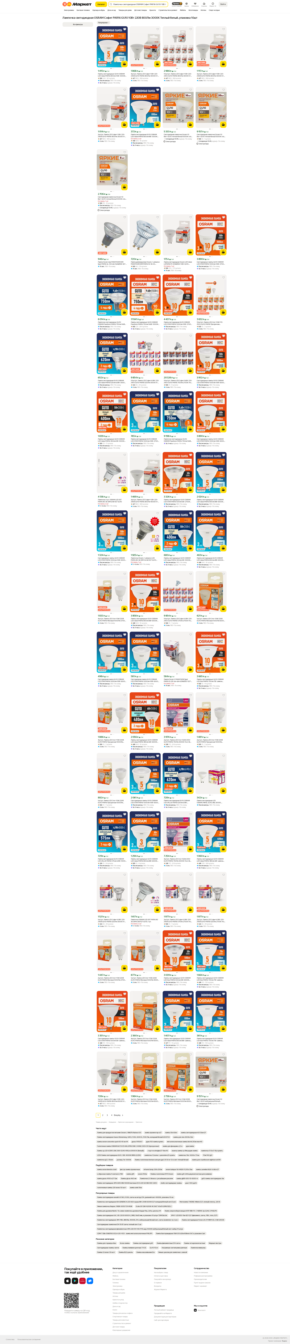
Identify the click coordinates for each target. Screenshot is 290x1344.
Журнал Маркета (160, 1289)
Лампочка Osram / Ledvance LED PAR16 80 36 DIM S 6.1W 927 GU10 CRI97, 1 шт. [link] (143, 559)
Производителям (200, 1279)
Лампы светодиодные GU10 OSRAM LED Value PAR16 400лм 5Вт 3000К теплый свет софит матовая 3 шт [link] (177, 559)
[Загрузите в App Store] (67, 1283)
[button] (103, 22)
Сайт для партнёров (161, 1320)
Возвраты (157, 1286)
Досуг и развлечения (120, 1272)
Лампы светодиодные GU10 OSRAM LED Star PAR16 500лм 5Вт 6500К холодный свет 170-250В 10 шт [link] (177, 979)
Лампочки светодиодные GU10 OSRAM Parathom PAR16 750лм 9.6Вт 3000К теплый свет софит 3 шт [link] (112, 323)
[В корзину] (124, 64)
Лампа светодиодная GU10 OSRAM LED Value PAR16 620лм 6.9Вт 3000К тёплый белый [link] (112, 382)
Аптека (115, 1296)
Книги (115, 1310)
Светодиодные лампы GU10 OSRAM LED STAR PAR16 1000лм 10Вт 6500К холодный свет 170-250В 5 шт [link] (145, 802)
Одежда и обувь (119, 1289)
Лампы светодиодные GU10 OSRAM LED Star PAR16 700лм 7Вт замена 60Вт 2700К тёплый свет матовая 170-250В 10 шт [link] (210, 680)
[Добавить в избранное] (124, 29)
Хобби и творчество (120, 1303)
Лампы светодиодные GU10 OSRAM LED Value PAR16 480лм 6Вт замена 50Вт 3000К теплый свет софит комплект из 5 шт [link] (210, 860)
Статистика (10, 1339)
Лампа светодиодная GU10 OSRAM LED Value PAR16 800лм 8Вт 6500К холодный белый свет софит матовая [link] (210, 559)
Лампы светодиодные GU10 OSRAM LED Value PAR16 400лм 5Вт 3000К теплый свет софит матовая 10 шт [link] (111, 440)
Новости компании (201, 1272)
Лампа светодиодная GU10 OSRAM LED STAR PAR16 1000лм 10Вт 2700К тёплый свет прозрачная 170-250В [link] (178, 323)
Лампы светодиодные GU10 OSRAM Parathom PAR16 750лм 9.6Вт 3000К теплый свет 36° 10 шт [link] (144, 323)
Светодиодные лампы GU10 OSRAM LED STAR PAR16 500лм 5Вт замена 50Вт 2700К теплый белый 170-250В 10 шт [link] (112, 1040)
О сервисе (158, 1283)
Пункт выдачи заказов (202, 1283)
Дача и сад (116, 1306)
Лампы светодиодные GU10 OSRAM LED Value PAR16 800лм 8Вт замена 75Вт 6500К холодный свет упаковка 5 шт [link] (178, 1040)
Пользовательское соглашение (29, 1339)
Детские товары (119, 1327)
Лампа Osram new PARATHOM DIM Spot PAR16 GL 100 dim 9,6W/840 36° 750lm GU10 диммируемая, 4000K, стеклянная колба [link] (111, 263)
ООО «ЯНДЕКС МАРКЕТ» (278, 1338)
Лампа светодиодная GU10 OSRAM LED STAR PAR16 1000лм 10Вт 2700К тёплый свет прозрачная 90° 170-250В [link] (145, 440)
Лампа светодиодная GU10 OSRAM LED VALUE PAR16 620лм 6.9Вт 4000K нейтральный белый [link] (177, 802)
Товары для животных (121, 1320)
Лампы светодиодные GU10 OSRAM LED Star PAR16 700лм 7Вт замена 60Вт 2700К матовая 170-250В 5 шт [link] (210, 979)
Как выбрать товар (161, 1272)
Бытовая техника (119, 1279)
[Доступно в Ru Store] (90, 1283)
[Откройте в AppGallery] (82, 1283)
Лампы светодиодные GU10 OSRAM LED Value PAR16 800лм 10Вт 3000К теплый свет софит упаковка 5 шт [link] (111, 75)
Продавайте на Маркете (163, 1313)
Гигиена (115, 1283)
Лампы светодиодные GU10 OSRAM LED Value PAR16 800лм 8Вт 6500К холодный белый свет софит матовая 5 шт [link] (210, 501)
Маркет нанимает (200, 1286)
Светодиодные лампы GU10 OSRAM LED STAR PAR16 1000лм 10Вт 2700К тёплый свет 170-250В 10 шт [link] (211, 263)
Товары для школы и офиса (122, 1313)
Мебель (115, 1276)
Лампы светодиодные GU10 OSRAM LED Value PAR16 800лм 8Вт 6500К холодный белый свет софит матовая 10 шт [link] (144, 620)
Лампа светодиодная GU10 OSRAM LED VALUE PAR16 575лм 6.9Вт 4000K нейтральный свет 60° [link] (112, 860)
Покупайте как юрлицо (162, 1279)
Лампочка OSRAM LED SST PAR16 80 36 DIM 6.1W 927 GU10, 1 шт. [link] (144, 921)
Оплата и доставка (161, 1276)
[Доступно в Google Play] (75, 1283)
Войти (223, 4)
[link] (119, 1132)
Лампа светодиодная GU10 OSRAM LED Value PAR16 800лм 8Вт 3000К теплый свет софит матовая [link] (144, 136)
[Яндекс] (284, 1341)
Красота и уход (118, 1300)
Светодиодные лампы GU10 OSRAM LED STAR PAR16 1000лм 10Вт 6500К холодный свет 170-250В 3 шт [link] (112, 559)
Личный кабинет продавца (164, 1310)
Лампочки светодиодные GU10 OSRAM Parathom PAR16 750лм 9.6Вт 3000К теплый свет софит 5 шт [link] (178, 440)
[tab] (69, 10)
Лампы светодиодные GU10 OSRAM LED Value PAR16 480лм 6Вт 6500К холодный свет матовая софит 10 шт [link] (144, 741)
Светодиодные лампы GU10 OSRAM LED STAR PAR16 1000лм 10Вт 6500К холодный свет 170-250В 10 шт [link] (211, 382)
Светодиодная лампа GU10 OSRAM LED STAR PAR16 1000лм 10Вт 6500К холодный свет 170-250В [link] (112, 680)
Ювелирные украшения (121, 1330)
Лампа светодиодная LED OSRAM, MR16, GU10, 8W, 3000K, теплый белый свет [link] (209, 802)
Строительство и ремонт (122, 1323)
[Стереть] (165, 4)
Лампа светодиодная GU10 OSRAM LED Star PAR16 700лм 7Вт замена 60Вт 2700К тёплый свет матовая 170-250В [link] (210, 1040)
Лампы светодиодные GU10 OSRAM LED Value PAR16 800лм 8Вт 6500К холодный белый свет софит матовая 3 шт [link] (144, 860)
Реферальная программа (203, 1276)
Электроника (117, 1286)
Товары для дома (119, 1293)
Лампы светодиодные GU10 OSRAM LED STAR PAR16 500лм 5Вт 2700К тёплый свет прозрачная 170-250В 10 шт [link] (178, 501)
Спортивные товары (120, 1317)
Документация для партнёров (165, 1317)
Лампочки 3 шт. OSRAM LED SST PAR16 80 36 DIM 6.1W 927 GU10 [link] (110, 501)
